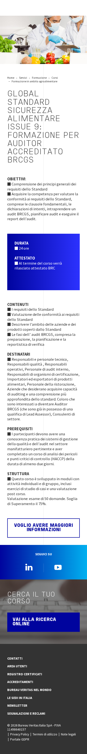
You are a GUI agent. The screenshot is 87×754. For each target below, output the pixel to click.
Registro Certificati (24, 674)
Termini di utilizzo (45, 734)
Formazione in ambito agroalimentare (34, 81)
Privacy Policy (19, 734)
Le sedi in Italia (19, 698)
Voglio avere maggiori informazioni (43, 527)
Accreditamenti (20, 682)
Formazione (39, 77)
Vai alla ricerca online (34, 622)
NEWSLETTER (17, 705)
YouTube (58, 567)
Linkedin (29, 567)
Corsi (54, 77)
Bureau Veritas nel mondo (29, 690)
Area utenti (17, 666)
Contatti (14, 658)
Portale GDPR (19, 739)
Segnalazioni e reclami (26, 713)
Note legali (68, 734)
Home (10, 77)
